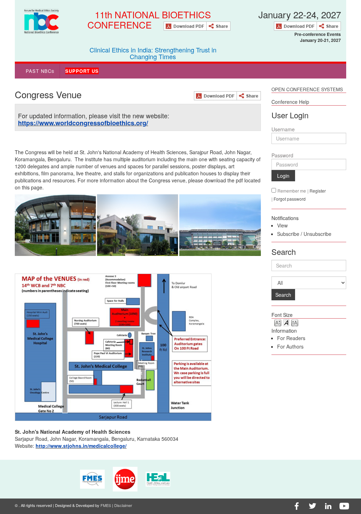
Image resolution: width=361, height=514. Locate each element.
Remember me (291, 191)
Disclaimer (123, 505)
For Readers (291, 337)
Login (283, 175)
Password (282, 155)
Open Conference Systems (307, 89)
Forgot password (290, 199)
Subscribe (288, 233)
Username (283, 129)
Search (283, 294)
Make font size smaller (277, 322)
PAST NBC (40, 71)
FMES (105, 505)
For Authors (290, 346)
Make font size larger (294, 322)
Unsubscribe (317, 233)
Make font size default (286, 322)
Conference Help (290, 101)
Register (318, 191)
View (282, 225)
